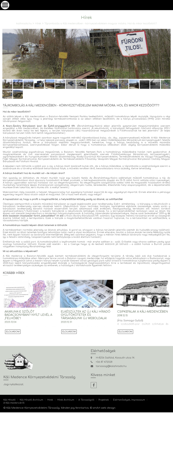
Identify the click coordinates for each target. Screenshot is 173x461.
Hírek (30, 23)
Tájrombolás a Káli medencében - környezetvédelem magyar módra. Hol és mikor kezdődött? (102, 23)
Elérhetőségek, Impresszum (142, 399)
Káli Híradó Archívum (35, 399)
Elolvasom (15, 331)
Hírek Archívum (73, 399)
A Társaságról (95, 399)
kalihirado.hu (14, 23)
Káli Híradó (10, 399)
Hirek (55, 399)
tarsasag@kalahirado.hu (111, 366)
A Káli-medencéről (15, 402)
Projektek (114, 399)
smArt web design (104, 407)
